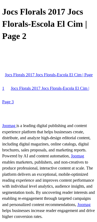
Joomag (9, 125)
